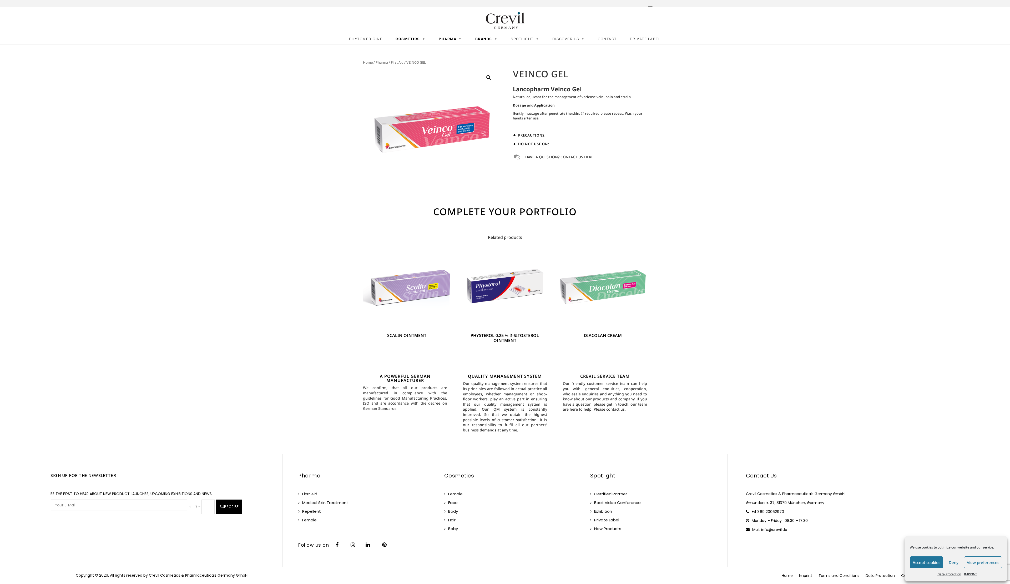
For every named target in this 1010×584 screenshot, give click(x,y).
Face (453, 502)
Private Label (606, 520)
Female (309, 520)
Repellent (311, 511)
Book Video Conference (617, 502)
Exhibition (603, 511)
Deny (953, 562)
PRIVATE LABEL (645, 39)
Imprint (805, 575)
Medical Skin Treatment (325, 502)
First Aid (397, 62)
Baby (453, 528)
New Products (607, 528)
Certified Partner (610, 494)
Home (368, 62)
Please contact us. (610, 409)
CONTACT (607, 39)
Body (453, 511)
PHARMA (447, 39)
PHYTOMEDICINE (366, 39)
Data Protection (949, 574)
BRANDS (483, 39)
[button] (488, 77)
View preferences (983, 562)
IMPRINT (970, 574)
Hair (452, 520)
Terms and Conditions (839, 575)
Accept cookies (926, 562)
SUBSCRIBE (229, 506)
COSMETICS (408, 39)
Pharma (382, 62)
